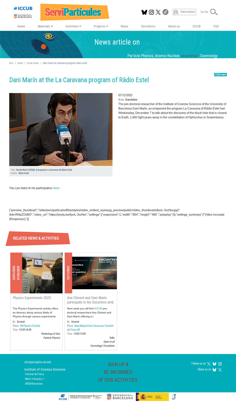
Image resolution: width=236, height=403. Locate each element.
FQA (216, 26)
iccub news (33, 63)
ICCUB (197, 26)
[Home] (60, 11)
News (124, 26)
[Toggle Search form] (214, 12)
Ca (202, 12)
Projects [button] (99, 26)
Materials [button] (44, 26)
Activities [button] (72, 26)
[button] (60, 129)
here (56, 188)
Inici (11, 63)
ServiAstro (148, 26)
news (20, 63)
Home (21, 26)
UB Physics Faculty (30, 325)
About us (174, 26)
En (206, 12)
